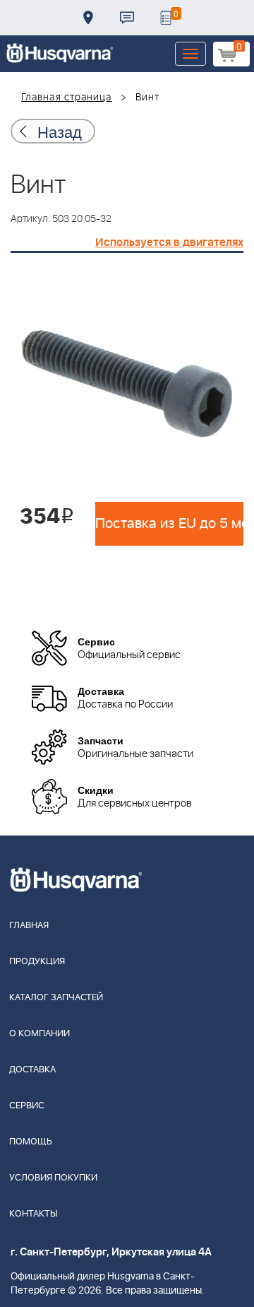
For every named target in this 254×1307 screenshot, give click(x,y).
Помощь (30, 1142)
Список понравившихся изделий (166, 18)
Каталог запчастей (56, 997)
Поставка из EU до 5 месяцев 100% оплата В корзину (169, 523)
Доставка (88, 18)
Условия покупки (53, 1178)
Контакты (127, 18)
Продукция (37, 961)
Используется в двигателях (169, 242)
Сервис (26, 1106)
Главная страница (66, 97)
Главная (29, 925)
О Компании (39, 1034)
